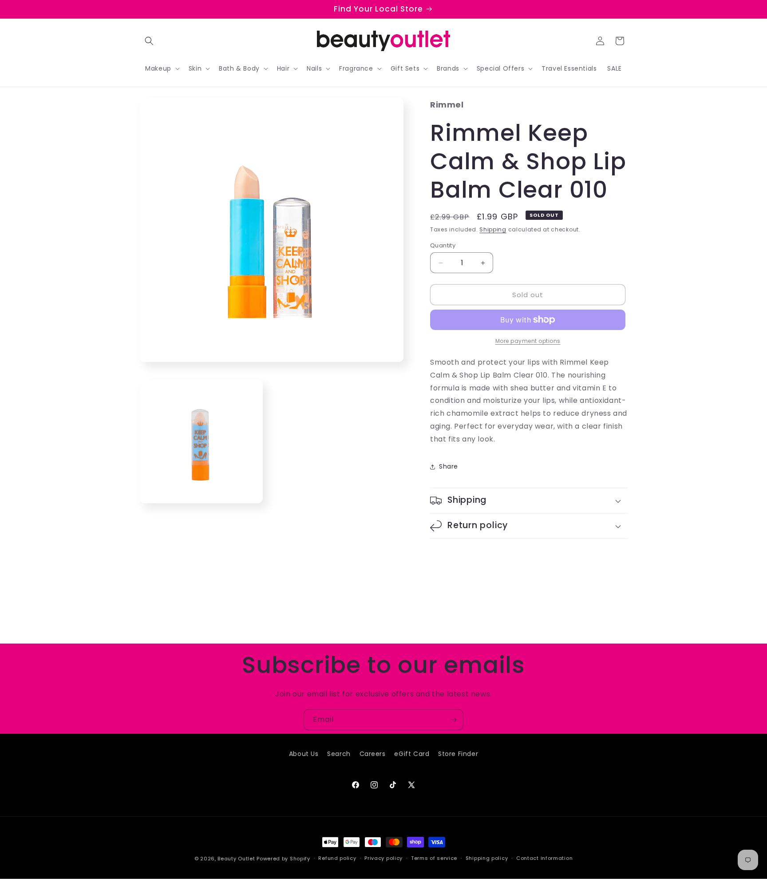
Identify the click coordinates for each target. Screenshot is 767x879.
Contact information (544, 858)
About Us (304, 753)
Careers (373, 753)
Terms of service (434, 858)
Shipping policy (487, 858)
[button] (149, 41)
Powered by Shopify (283, 858)
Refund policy (337, 858)
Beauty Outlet (236, 858)
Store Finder (458, 753)
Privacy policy (383, 858)
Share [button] (448, 466)
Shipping (492, 229)
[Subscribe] (453, 719)
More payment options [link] (528, 341)
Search (339, 753)
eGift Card (411, 753)
